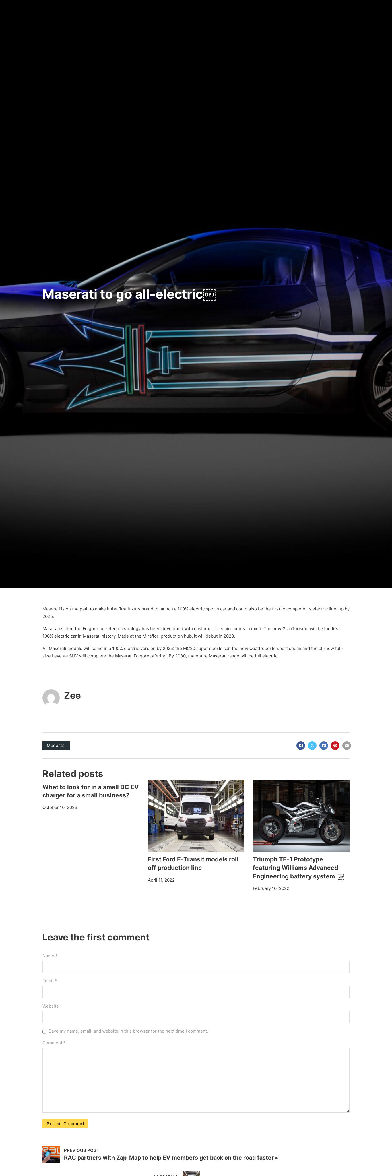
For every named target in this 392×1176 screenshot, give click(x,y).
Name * (50, 955)
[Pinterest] (335, 745)
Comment (54, 1042)
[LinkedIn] (323, 745)
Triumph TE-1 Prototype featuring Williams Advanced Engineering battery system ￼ (298, 868)
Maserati (56, 745)
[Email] (346, 745)
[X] (312, 745)
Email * (49, 980)
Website (50, 1006)
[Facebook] (300, 745)
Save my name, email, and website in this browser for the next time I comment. (128, 1031)
